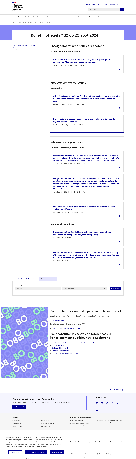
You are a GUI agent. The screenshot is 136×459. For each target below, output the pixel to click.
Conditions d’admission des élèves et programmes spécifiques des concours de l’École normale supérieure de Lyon (82, 60)
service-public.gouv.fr (87, 442)
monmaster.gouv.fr (17, 426)
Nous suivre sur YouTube (97, 410)
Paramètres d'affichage (105, 454)
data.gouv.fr (116, 442)
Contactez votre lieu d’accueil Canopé (65, 328)
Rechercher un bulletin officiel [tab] (26, 279)
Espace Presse (90, 5)
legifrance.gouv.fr (103, 442)
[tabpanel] (68, 288)
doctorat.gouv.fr (45, 420)
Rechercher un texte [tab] (48, 279)
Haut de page (118, 389)
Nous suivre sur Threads (112, 403)
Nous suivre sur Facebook (107, 403)
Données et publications (93, 17)
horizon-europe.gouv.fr (47, 423)
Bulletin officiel (102, 5)
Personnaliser (15, 452)
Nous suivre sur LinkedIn (97, 403)
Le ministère (16, 17)
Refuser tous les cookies (36, 452)
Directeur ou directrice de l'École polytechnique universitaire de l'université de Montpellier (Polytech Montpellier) (82, 233)
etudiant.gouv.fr (115, 5)
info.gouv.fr (73, 442)
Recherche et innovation (72, 17)
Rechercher (122, 9)
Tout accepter (57, 452)
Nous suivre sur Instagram (102, 403)
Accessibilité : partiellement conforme (72, 454)
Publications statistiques (75, 420)
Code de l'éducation (59, 348)
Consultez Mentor (58, 321)
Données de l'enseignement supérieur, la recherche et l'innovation (79, 424)
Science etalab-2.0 (78, 458)
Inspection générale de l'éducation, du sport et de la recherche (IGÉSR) (109, 421)
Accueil (14, 22)
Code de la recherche (59, 350)
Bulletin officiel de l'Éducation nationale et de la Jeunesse (72, 343)
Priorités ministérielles (32, 17)
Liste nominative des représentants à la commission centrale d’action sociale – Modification (84, 208)
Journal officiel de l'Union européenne (65, 353)
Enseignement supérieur (52, 17)
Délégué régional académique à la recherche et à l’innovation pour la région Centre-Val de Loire (84, 120)
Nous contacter (89, 454)
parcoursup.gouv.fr (17, 423)
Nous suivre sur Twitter (117, 403)
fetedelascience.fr (45, 426)
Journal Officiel (57, 345)
